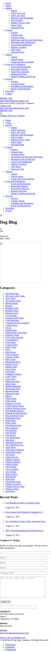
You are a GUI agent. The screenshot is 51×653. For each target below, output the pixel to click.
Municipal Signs (12, 394)
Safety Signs (10, 423)
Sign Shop (9, 440)
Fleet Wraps (10, 352)
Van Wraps (10, 455)
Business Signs (11, 313)
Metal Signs (10, 384)
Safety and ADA (18, 15)
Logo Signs (10, 379)
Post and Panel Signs (14, 415)
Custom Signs (11, 325)
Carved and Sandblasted (21, 45)
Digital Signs (11, 330)
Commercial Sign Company (17, 323)
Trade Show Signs (13, 452)
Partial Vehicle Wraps (14, 406)
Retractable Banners (19, 69)
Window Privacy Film (20, 23)
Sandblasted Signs (13, 425)
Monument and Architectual (23, 42)
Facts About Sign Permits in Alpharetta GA (24, 512)
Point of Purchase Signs (15, 408)
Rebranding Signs (13, 418)
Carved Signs (11, 315)
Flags (7, 350)
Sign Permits (10, 433)
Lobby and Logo (18, 13)
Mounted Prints (17, 28)
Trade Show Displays (20, 72)
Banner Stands (11, 303)
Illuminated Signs (12, 362)
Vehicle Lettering (12, 462)
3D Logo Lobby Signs (15, 296)
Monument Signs (12, 389)
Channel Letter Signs (14, 318)
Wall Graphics (17, 20)
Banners (9, 306)
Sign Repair (10, 435)
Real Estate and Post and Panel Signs (27, 40)
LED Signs (16, 50)
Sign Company (11, 428)
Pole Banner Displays (14, 411)
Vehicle (14, 57)
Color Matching (12, 320)
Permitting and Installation (22, 86)
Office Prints (10, 398)
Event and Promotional (21, 67)
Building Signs (11, 310)
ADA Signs (10, 298)
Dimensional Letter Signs (16, 332)
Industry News (11, 364)
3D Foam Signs (12, 293)
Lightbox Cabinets (13, 374)
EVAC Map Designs (14, 337)
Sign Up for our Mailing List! (12, 637)
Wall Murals (10, 477)
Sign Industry (11, 430)
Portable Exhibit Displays (16, 413)
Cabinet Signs (17, 35)
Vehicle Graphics (12, 459)
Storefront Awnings (13, 442)
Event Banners (11, 340)
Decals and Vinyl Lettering (22, 62)
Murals (8, 396)
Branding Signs (12, 308)
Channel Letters (17, 37)
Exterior (14, 32)
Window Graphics (19, 47)
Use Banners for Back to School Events (22, 503)
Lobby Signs (10, 376)
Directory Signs (12, 335)
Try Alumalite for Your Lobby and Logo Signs (25, 521)
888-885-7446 (6, 98)
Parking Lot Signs (13, 403)
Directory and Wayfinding (22, 18)
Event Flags (10, 342)
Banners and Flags (19, 74)
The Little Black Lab (14, 445)
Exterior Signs (11, 345)
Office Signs (10, 401)
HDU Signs (10, 359)
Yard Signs (10, 491)
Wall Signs (10, 479)
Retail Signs (10, 420)
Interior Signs (11, 367)
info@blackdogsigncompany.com (14, 101)
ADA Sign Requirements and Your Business (24, 530)
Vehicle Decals (11, 457)
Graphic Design (17, 84)
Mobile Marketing (13, 386)
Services (14, 81)
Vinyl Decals (11, 467)
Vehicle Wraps (17, 59)
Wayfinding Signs (13, 481)
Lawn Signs (10, 369)
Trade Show (10, 447)
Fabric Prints (16, 25)
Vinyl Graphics (11, 469)
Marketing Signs (12, 381)
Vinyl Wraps (10, 472)
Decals (8, 328)
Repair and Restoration (21, 89)
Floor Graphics (11, 354)
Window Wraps (12, 489)
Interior (14, 10)
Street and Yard (17, 52)
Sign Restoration (12, 437)
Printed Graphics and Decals (23, 76)
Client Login (5, 105)
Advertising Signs (13, 301)
